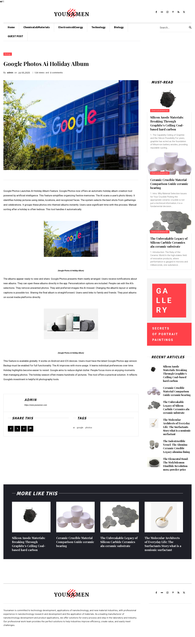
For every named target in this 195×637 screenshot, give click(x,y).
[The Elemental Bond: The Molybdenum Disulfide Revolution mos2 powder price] (153, 462)
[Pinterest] (173, 12)
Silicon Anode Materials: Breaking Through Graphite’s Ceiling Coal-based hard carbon (167, 123)
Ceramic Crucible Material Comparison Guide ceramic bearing (169, 184)
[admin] (14, 402)
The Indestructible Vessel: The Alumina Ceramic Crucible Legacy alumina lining (176, 446)
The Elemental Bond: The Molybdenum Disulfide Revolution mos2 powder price (175, 464)
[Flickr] (162, 12)
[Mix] (30, 429)
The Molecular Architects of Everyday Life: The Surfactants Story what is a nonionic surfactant (177, 427)
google (80, 427)
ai (74, 427)
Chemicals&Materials (159, 111)
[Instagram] (167, 12)
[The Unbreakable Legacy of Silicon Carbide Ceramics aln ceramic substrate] (169, 222)
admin (10, 72)
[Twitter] (184, 12)
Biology (8, 54)
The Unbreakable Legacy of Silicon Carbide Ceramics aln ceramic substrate (169, 242)
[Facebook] (156, 12)
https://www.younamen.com (35, 405)
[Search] (190, 27)
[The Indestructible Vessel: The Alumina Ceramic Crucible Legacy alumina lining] (153, 444)
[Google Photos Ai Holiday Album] (70, 239)
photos (88, 427)
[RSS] (178, 12)
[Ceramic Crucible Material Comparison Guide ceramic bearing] (169, 163)
